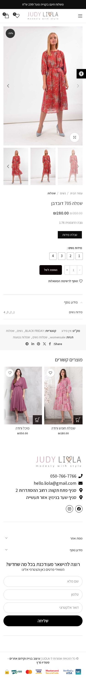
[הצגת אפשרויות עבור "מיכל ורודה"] (37, 419)
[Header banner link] (43, 4)
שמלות (51, 193)
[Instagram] (69, 509)
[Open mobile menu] (80, 15)
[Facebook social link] (49, 344)
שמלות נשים (40, 337)
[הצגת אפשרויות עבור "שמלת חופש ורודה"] (78, 419)
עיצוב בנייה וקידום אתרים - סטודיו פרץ (29, 660)
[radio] (79, 256)
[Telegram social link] (27, 344)
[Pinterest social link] (39, 344)
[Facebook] (79, 509)
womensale (57, 337)
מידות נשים (75, 248)
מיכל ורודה (23, 428)
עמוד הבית (76, 193)
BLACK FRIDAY (34, 331)
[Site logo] (43, 16)
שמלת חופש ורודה (63, 428)
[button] (81, 73)
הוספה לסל (50, 270)
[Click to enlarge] (74, 137)
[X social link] (44, 344)
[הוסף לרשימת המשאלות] (51, 373)
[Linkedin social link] (33, 344)
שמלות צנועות (21, 337)
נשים (62, 193)
